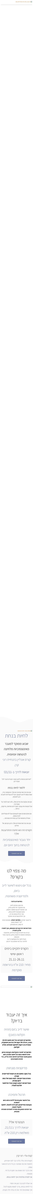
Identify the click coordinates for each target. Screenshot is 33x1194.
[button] (16, 4)
